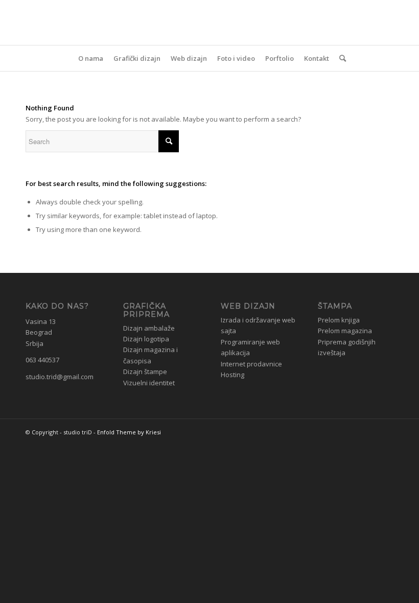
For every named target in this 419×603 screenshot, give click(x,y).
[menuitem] (90, 58)
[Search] (340, 58)
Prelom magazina (345, 330)
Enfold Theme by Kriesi (129, 432)
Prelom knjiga (339, 319)
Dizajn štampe (145, 371)
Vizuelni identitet (149, 382)
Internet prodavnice (251, 363)
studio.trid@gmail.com (60, 376)
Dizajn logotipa (146, 338)
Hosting (232, 374)
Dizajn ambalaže (149, 328)
